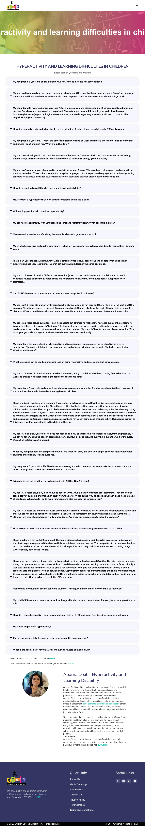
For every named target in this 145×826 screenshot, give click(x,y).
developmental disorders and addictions (101, 703)
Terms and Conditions (82, 810)
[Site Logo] (13, 5)
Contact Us (76, 794)
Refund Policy (77, 805)
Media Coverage (78, 784)
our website (102, 745)
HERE (52, 658)
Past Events (76, 789)
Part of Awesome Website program (122, 824)
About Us (75, 779)
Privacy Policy (77, 800)
